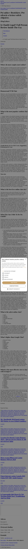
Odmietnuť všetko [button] (14, 286)
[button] (14, 289)
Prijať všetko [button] (14, 282)
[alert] (14, 274)
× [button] (25, 259)
